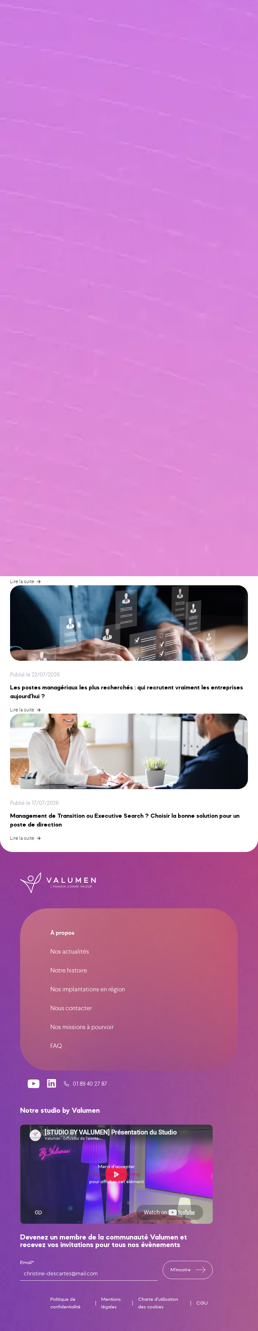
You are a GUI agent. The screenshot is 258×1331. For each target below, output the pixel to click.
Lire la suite (22, 581)
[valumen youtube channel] (34, 1084)
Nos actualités (69, 951)
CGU (202, 1303)
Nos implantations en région (87, 989)
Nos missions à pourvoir (82, 1027)
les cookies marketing (116, 1174)
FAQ (56, 1046)
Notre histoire (68, 970)
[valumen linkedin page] (51, 1084)
